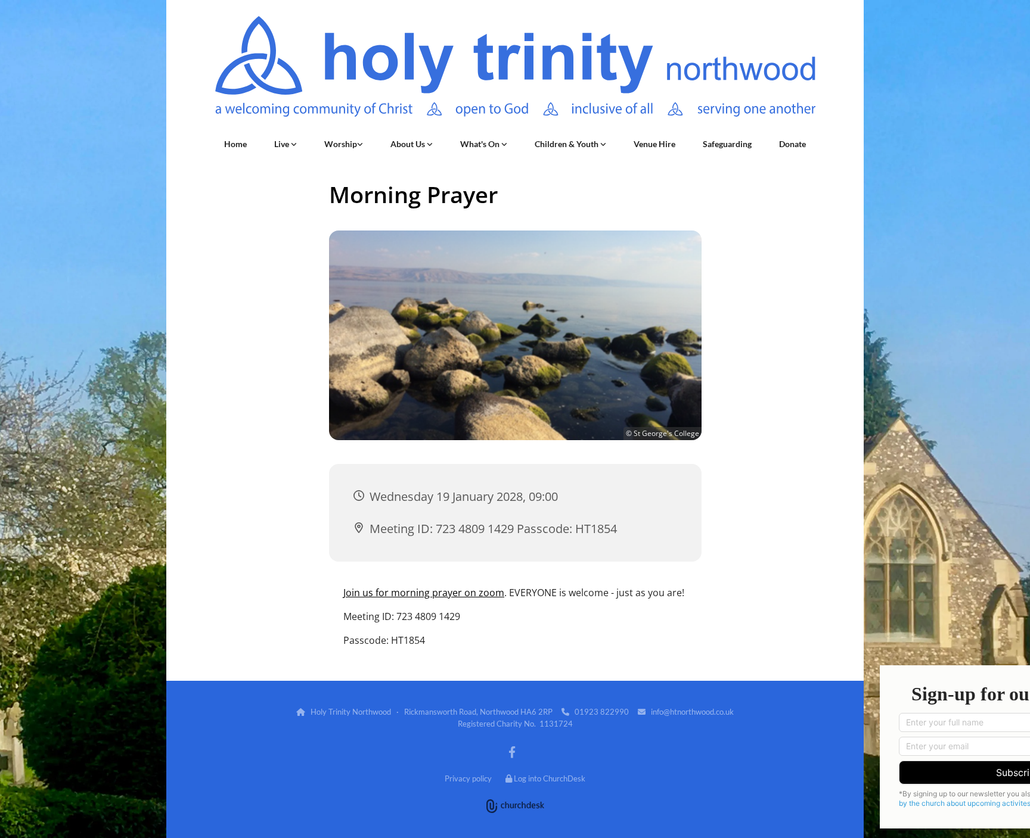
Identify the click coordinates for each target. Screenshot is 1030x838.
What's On (480, 144)
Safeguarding (727, 144)
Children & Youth (567, 144)
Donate (792, 144)
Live (282, 144)
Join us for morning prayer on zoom (423, 592)
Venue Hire (654, 144)
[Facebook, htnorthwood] (512, 752)
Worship (340, 144)
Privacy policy (468, 778)
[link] (285, 144)
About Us (408, 144)
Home (235, 144)
